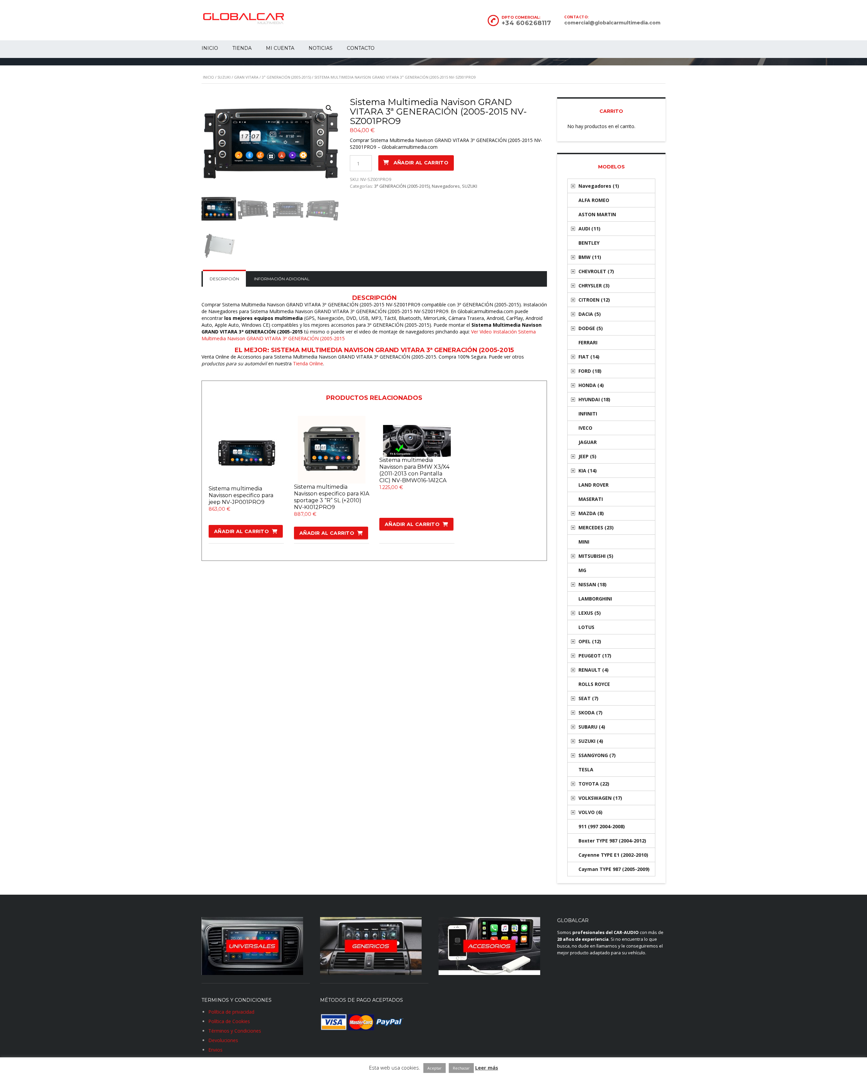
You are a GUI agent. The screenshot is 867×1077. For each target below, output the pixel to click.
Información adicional (282, 278)
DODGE (590, 328)
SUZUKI (224, 77)
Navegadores (446, 186)
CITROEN (594, 300)
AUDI (589, 228)
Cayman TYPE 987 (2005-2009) (614, 869)
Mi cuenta (280, 48)
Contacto (361, 48)
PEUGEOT (594, 655)
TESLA (585, 769)
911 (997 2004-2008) (601, 826)
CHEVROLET (596, 271)
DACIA (589, 314)
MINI (583, 541)
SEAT (588, 698)
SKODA (590, 712)
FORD (589, 371)
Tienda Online (308, 363)
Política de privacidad (231, 1012)
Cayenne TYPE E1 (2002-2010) (613, 855)
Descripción (224, 278)
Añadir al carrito (421, 163)
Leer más (486, 1067)
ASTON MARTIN (597, 214)
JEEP (587, 456)
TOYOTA (593, 783)
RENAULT (593, 670)
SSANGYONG (597, 755)
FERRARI (587, 342)
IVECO (585, 428)
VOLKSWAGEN (600, 798)
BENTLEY (588, 243)
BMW (589, 257)
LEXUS (589, 613)
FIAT (588, 356)
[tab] (224, 279)
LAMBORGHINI (595, 598)
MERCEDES (596, 527)
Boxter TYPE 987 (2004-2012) (612, 840)
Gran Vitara (246, 77)
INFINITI (587, 413)
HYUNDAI (594, 399)
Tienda (242, 48)
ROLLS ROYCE (594, 684)
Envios (215, 1049)
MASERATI (590, 499)
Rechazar (461, 1068)
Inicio (210, 48)
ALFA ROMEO (593, 200)
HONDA (591, 385)
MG (582, 570)
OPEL (589, 641)
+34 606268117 (526, 23)
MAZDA (591, 513)
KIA (587, 470)
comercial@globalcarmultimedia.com (612, 23)
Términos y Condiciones (234, 1031)
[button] (329, 108)
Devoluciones (223, 1040)
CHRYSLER (594, 285)
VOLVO (590, 812)
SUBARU (591, 727)
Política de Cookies (229, 1021)
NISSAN (592, 584)
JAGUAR (587, 442)
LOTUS (586, 627)
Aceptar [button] (434, 1068)
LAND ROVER (593, 485)
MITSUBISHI (595, 556)
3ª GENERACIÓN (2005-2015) (286, 77)
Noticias (321, 48)
